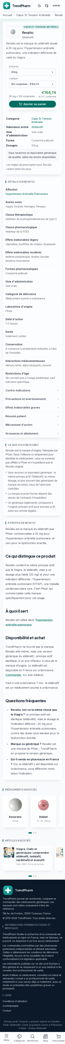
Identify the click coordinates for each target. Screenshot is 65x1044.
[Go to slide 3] (35, 833)
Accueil (7, 15)
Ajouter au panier (34, 104)
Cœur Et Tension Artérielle (33, 15)
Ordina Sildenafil (37, 1028)
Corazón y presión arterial (33, 1021)
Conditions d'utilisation (15, 1001)
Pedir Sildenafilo (12, 1024)
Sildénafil (28, 37)
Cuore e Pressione (51, 1024)
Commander (13, 675)
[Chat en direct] (46, 5)
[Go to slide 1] (30, 833)
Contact (7, 1010)
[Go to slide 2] (33, 833)
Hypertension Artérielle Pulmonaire (27, 194)
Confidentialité (10, 1005)
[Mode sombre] (39, 5)
